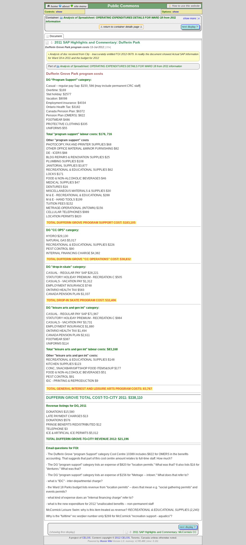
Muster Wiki (106, 541)
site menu (79, 6)
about (66, 6)
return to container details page (121, 26)
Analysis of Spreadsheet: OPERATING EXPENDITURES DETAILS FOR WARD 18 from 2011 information (121, 66)
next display (189, 26)
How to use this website (186, 5)
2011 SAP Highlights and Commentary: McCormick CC (163, 532)
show (59, 11)
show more (189, 18)
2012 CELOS (122, 537)
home (54, 6)
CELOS (86, 537)
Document (55, 36)
